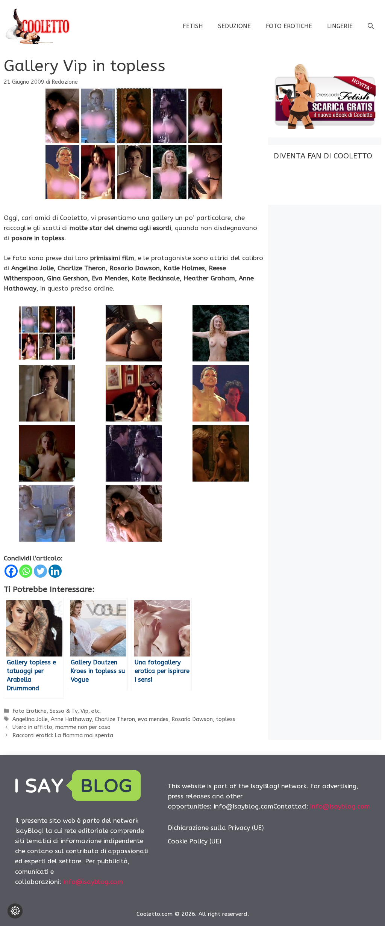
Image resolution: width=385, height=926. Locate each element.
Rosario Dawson (192, 719)
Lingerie (340, 26)
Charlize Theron (115, 719)
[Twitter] (40, 571)
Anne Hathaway (71, 719)
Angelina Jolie (30, 719)
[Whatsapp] (25, 571)
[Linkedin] (55, 571)
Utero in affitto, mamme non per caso (61, 727)
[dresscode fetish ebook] (325, 126)
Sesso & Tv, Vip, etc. (75, 711)
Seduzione (234, 26)
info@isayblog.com (93, 881)
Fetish (193, 26)
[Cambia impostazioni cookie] (15, 910)
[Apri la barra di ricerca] (370, 26)
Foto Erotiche (289, 26)
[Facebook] (11, 571)
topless (225, 719)
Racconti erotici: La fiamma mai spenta (62, 735)
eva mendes (153, 719)
